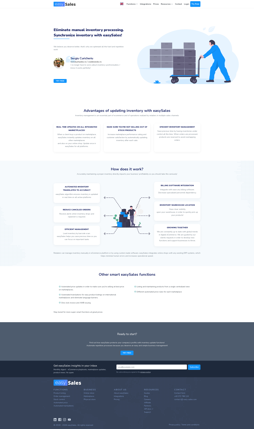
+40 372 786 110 (181, 396)
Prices (156, 4)
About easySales (121, 393)
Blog (146, 396)
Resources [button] (166, 4)
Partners (147, 406)
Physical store (90, 399)
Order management (62, 396)
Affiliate (147, 402)
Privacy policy (174, 424)
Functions (131, 4)
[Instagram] (64, 419)
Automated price (61, 402)
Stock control (59, 399)
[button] (122, 4)
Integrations (145, 4)
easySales (72, 425)
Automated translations (64, 406)
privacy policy (145, 372)
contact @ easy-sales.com (185, 399)
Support (147, 412)
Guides (147, 393)
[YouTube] (69, 419)
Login (186, 4)
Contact (178, 4)
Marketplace (89, 396)
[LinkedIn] (55, 419)
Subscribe (194, 367)
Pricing (116, 399)
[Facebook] (59, 419)
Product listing (60, 393)
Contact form (179, 393)
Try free (195, 4)
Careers (147, 399)
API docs (148, 409)
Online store (89, 393)
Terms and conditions (190, 424)
